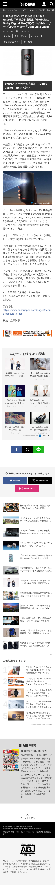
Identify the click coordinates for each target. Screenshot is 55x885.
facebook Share (16, 449)
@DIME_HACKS (42, 480)
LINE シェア (38, 449)
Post (27, 449)
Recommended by (30, 436)
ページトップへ (27, 818)
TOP (5, 10)
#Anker (7, 36)
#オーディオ (21, 36)
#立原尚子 (29, 41)
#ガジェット (37, 36)
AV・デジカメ (29, 10)
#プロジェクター (12, 41)
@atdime (16, 480)
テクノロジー (14, 10)
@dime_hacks (29, 488)
